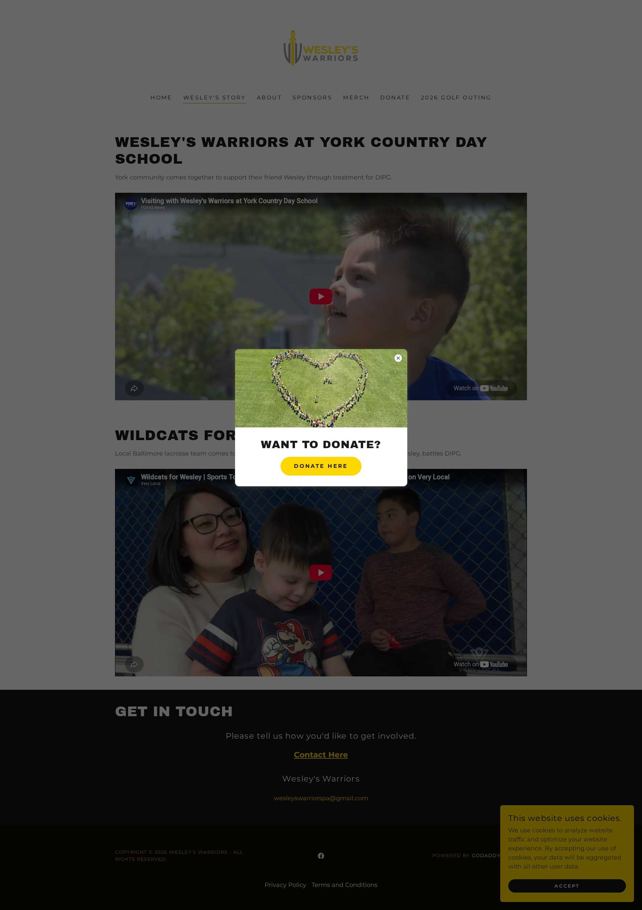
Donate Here (321, 466)
